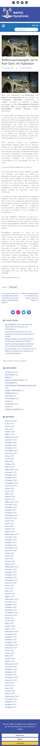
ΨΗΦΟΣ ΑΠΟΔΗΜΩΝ (12, 409)
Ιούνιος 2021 (9, 588)
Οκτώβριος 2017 (11, 707)
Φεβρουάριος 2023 (11, 534)
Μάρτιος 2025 (10, 467)
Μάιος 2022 (9, 559)
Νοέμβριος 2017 (10, 704)
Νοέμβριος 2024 (10, 478)
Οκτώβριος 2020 (11, 610)
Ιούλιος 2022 (9, 553)
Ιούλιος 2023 (9, 521)
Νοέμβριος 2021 (10, 575)
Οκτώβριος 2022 (11, 545)
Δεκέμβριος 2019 (11, 637)
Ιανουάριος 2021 (11, 602)
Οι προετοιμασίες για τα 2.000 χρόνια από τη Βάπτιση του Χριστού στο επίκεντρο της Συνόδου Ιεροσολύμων (20, 351)
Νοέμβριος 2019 (10, 640)
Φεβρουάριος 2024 (11, 502)
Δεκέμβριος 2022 (11, 540)
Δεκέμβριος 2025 (11, 442)
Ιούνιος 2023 (9, 523)
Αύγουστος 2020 (11, 615)
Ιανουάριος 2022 (11, 569)
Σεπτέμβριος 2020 (11, 613)
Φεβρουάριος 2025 (11, 469)
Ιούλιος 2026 (9, 424)
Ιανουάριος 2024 (11, 505)
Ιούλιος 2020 (9, 618)
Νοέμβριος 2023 (10, 510)
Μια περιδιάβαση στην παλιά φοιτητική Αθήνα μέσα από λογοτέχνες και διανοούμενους (18, 326)
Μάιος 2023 (9, 526)
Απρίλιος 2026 (10, 432)
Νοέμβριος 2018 (10, 672)
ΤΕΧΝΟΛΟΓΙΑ (10, 404)
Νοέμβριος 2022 (10, 542)
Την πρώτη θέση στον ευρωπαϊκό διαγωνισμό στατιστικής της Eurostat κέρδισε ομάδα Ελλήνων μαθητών (10, 297)
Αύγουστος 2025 (11, 453)
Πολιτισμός (13, 287)
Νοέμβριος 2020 (10, 607)
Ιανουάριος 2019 (11, 667)
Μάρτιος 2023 (10, 532)
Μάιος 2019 (9, 656)
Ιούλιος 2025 (9, 456)
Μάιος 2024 (9, 494)
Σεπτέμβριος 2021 (11, 580)
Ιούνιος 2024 (9, 491)
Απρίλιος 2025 (10, 464)
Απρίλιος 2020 (10, 626)
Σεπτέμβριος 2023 (11, 515)
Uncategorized (10, 372)
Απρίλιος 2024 (10, 496)
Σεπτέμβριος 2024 (11, 483)
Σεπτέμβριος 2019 (11, 645)
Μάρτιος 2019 (10, 661)
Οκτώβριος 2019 (11, 642)
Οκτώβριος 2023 (11, 513)
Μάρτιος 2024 (10, 499)
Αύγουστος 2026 (11, 421)
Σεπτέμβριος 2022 (11, 548)
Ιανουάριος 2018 (11, 699)
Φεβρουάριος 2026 (11, 437)
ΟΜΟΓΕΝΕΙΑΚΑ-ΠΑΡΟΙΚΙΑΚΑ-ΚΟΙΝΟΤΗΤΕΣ (21, 386)
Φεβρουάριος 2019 (11, 664)
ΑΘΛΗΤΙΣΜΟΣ (10, 375)
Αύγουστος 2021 (11, 583)
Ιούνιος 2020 (9, 621)
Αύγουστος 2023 (11, 518)
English (35, 25)
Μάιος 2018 (9, 688)
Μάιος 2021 (9, 591)
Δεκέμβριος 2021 (11, 572)
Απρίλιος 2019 (10, 658)
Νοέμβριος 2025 (10, 445)
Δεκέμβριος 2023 (11, 507)
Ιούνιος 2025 (9, 459)
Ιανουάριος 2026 (11, 440)
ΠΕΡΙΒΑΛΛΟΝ (10, 393)
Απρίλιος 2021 (10, 594)
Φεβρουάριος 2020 (11, 631)
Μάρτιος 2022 (10, 564)
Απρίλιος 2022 (10, 561)
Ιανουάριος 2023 (11, 537)
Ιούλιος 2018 (9, 683)
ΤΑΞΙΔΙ (7, 401)
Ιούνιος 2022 (9, 556)
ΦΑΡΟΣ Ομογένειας (21, 14)
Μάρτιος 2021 (10, 596)
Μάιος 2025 (9, 461)
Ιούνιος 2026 (9, 426)
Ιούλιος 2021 (9, 586)
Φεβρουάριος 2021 (11, 599)
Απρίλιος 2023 (10, 529)
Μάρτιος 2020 (10, 629)
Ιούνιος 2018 (9, 685)
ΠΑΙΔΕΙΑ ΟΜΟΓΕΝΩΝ (12, 390)
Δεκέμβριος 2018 (11, 669)
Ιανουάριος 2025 (11, 472)
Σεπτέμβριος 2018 (11, 677)
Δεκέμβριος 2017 (11, 702)
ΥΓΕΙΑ (7, 407)
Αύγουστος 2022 (11, 550)
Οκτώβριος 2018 (11, 675)
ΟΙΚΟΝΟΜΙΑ (9, 383)
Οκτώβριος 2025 (11, 448)
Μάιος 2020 (9, 623)
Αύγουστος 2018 (11, 680)
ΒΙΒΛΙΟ (7, 377)
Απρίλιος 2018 (10, 691)
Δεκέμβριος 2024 (11, 475)
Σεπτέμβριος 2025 (11, 451)
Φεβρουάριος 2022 (11, 567)
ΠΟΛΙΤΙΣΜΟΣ (27, 68)
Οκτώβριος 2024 (11, 480)
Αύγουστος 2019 (11, 648)
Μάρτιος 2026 (10, 434)
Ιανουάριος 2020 (11, 634)
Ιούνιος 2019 (9, 653)
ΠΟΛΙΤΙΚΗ (8, 396)
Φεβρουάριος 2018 (11, 696)
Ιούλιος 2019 (9, 650)
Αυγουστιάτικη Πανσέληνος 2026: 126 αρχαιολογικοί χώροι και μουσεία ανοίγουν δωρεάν (19, 334)
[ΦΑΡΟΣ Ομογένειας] (7, 12)
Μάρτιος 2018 (10, 694)
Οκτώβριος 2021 (11, 577)
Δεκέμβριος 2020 (11, 604)
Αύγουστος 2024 (11, 486)
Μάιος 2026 (9, 429)
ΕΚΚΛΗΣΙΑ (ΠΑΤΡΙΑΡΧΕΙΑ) (14, 380)
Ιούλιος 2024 (9, 488)
